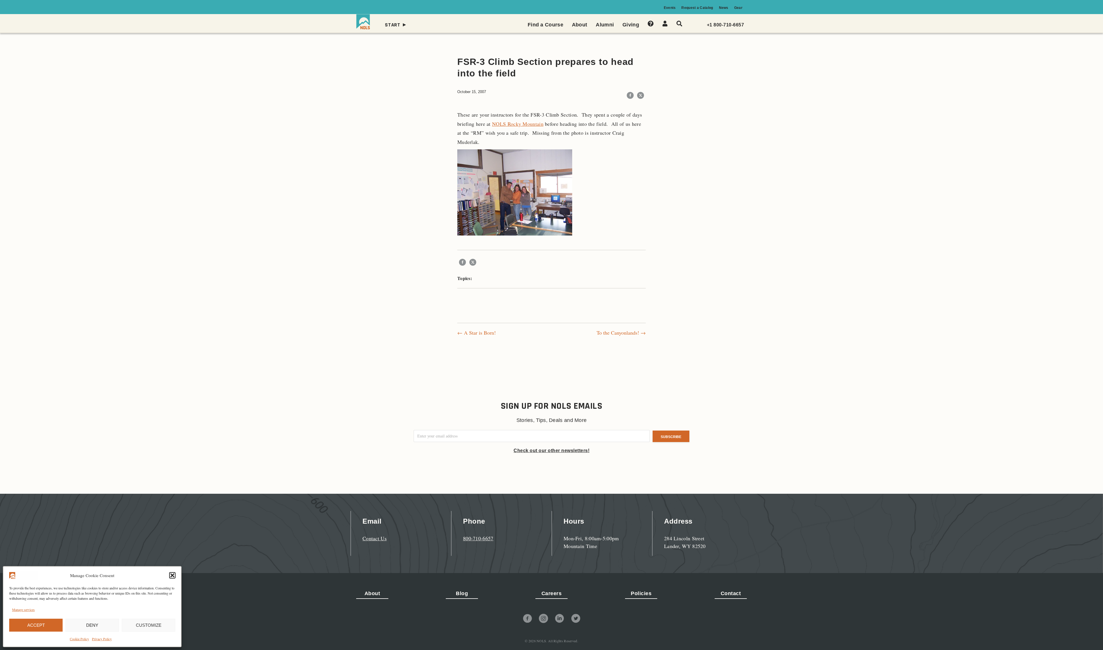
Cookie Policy (79, 639)
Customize (148, 625)
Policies (641, 593)
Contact (731, 593)
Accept (36, 625)
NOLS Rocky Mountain (517, 123)
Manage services (23, 609)
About (372, 593)
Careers (551, 593)
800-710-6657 (478, 538)
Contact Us (374, 538)
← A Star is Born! (476, 332)
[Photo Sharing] (514, 191)
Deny (92, 625)
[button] (172, 575)
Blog (462, 593)
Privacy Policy (102, 639)
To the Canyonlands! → (621, 332)
